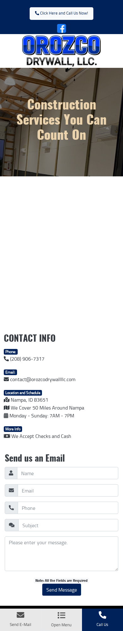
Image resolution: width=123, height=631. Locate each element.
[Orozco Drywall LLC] (61, 50)
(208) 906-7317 (26, 358)
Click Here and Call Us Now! (63, 13)
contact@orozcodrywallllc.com (42, 379)
